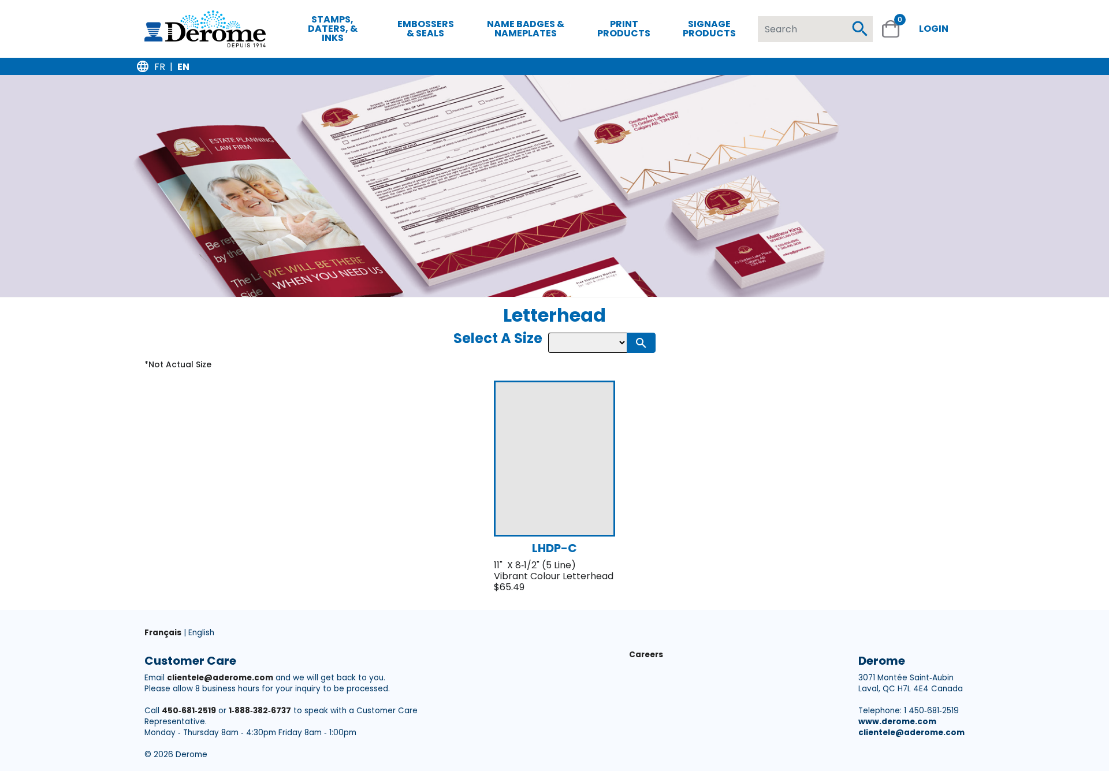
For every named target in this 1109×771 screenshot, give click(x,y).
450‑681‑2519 (189, 710)
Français (162, 632)
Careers (646, 654)
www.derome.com (897, 721)
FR (159, 66)
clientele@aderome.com (220, 677)
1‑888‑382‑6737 (260, 710)
